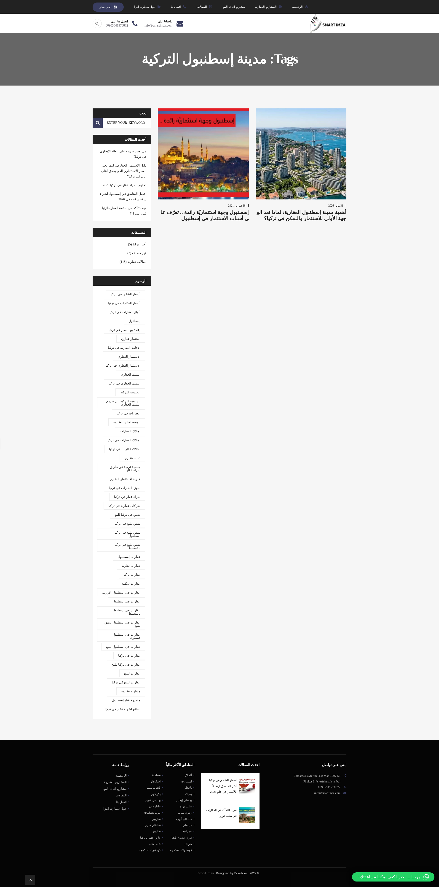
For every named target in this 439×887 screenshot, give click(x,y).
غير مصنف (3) (136, 253)
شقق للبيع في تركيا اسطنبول (127, 534)
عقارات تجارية (130, 565)
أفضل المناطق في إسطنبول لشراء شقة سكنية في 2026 (123, 196)
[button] (393, 877)
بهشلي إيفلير (184, 800)
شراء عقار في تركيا (127, 497)
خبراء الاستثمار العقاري (125, 479)
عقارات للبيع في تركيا (126, 682)
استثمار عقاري (130, 339)
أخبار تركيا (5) (137, 244)
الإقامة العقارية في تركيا (124, 347)
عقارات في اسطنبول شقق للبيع (122, 624)
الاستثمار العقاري (129, 356)
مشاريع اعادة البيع (115, 788)
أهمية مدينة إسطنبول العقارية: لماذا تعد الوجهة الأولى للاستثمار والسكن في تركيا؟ (301, 215)
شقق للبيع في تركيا (127, 523)
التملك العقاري (130, 374)
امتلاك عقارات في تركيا (124, 449)
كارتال (188, 844)
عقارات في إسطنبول (126, 601)
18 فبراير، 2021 (237, 205)
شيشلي (187, 825)
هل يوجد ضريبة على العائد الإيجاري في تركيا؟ (123, 154)
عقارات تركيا (131, 574)
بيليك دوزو (154, 806)
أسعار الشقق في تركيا (125, 294)
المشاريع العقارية (115, 782)
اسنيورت (186, 781)
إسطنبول (134, 321)
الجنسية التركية (130, 392)
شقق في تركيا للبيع (127, 514)
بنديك (188, 794)
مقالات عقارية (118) (133, 261)
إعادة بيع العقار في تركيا (124, 330)
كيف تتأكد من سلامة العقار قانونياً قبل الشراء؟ (124, 210)
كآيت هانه (155, 844)
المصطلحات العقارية (126, 422)
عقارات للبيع (132, 673)
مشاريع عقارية (130, 691)
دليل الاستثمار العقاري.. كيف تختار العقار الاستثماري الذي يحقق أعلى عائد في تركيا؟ (123, 171)
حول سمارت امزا (115, 808)
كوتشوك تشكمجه (150, 850)
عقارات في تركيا (129, 655)
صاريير (157, 831)
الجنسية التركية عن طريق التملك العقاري (123, 403)
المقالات (121, 795)
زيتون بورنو (185, 812)
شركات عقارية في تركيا (124, 506)
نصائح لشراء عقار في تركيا (122, 709)
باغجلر (188, 787)
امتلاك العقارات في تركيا (123, 440)
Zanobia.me (240, 873)
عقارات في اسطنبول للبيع (123, 646)
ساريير (157, 819)
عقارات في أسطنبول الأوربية (121, 592)
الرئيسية (121, 775)
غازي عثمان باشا (150, 837)
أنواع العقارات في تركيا (125, 312)
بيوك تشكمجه (152, 812)
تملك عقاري (132, 458)
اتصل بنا (121, 802)
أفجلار (188, 775)
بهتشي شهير (153, 800)
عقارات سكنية (130, 583)
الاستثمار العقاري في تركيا (122, 365)
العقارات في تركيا (128, 413)
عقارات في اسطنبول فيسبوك (126, 636)
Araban (156, 775)
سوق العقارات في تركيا (124, 488)
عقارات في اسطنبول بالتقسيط (126, 612)
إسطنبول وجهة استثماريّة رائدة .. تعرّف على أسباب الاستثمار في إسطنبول (205, 215)
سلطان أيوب (184, 819)
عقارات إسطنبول (129, 557)
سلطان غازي (153, 825)
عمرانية (187, 831)
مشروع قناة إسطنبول (126, 700)
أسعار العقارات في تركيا (124, 303)
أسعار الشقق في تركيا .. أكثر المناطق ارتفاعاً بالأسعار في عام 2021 (222, 786)
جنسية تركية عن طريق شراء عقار (125, 468)
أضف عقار (105, 7)
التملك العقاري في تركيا (124, 383)
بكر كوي (156, 794)
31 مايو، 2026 (335, 205)
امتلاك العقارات (130, 431)
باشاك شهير (153, 787)
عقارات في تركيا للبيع (126, 664)
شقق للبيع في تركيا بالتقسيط (127, 546)
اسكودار (155, 781)
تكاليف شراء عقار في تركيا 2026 (124, 185)
